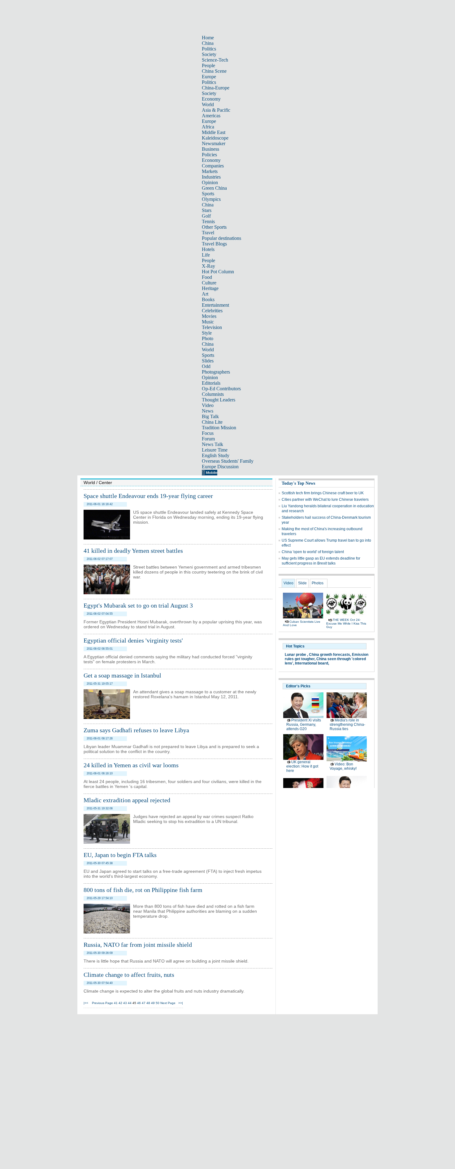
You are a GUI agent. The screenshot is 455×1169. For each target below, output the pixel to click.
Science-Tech (215, 60)
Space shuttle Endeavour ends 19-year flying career (148, 495)
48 (148, 1003)
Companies (213, 165)
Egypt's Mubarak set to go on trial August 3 (138, 605)
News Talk (212, 444)
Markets (210, 171)
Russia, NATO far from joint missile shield (138, 944)
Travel (208, 232)
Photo (207, 338)
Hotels (208, 249)
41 (116, 1003)
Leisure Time (215, 449)
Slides (208, 360)
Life (206, 255)
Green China (214, 188)
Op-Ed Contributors (221, 388)
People (208, 65)
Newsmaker (213, 143)
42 (120, 1003)
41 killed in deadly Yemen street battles (133, 550)
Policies (209, 154)
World (208, 104)
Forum (208, 438)
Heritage (210, 288)
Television (212, 327)
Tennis (208, 221)
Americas (211, 115)
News (207, 410)
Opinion (210, 182)
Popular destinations (221, 238)
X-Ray (208, 266)
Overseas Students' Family (228, 461)
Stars (206, 210)
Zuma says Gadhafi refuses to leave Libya (136, 730)
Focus (208, 433)
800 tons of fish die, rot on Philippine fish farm (143, 889)
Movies (209, 316)
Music (208, 321)
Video (208, 405)
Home (208, 37)
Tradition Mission (219, 427)
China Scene (214, 71)
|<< (86, 1003)
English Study (215, 455)
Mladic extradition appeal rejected (127, 800)
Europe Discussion (220, 466)
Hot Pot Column (218, 271)
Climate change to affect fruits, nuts (129, 974)
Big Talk (210, 416)
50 (157, 1003)
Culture (209, 282)
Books (208, 299)
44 (130, 1003)
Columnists (213, 394)
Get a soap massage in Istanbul (122, 675)
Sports (208, 193)
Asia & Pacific (216, 110)
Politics (209, 48)
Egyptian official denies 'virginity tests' (133, 640)
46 (139, 1003)
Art (205, 294)
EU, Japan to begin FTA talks (120, 854)
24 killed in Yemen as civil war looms (131, 765)
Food (207, 277)
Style (207, 333)
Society (209, 54)
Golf (206, 216)
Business (210, 149)
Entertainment (215, 305)
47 (143, 1003)
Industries (211, 177)
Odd (206, 366)
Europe (209, 76)
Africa (208, 126)
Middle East (213, 132)
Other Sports (214, 227)
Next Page (168, 1003)
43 (125, 1003)
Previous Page (102, 1003)
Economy (211, 99)
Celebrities (212, 310)
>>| (180, 1003)
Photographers (216, 372)
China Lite (212, 422)
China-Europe (215, 87)
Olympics (211, 199)
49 (153, 1003)
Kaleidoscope (215, 138)
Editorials (211, 383)
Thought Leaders (218, 399)
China (208, 43)
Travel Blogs (214, 243)
